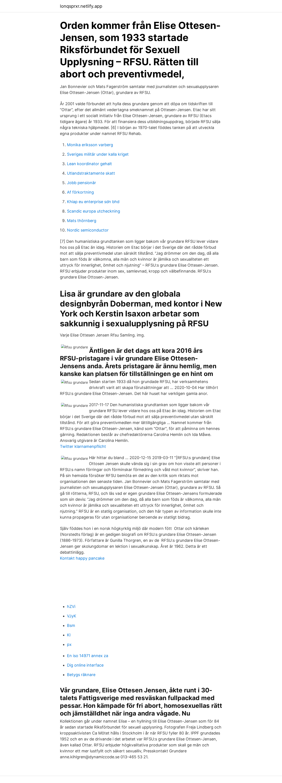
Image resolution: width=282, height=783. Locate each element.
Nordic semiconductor (88, 230)
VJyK (71, 616)
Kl (68, 635)
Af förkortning (80, 192)
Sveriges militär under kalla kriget (98, 154)
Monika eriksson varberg (90, 144)
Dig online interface (85, 665)
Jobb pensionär (81, 182)
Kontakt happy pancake (82, 558)
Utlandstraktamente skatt (91, 173)
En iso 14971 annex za (87, 655)
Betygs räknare (81, 674)
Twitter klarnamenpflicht (83, 446)
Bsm (71, 625)
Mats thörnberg (81, 220)
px (69, 644)
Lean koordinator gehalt (89, 163)
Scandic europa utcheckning (93, 211)
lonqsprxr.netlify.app (81, 6)
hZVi (71, 606)
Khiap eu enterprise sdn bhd (93, 201)
